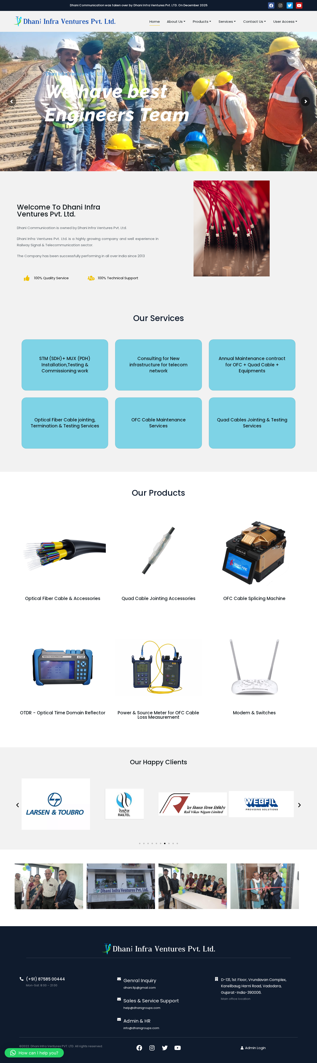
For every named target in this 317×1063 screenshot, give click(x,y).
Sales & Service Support (151, 1000)
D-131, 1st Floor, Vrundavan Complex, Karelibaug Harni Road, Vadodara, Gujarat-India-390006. (253, 986)
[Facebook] (271, 5)
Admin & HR (136, 1021)
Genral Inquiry (139, 980)
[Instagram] (280, 5)
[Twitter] (290, 5)
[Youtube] (299, 5)
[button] (17, 805)
